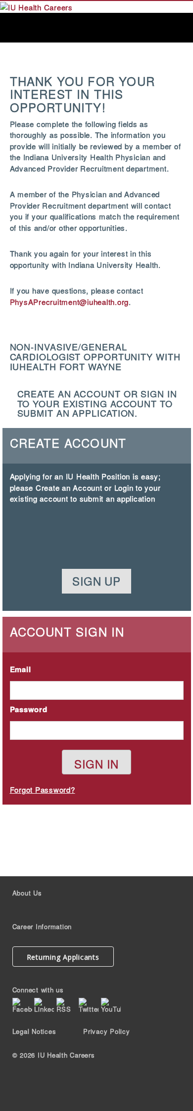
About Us (27, 892)
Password (29, 709)
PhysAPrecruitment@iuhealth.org (69, 302)
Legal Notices (34, 1031)
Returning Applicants (63, 957)
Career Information (42, 926)
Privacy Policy (106, 1031)
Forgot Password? (42, 789)
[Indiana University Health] (36, 6)
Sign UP (96, 581)
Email (20, 669)
